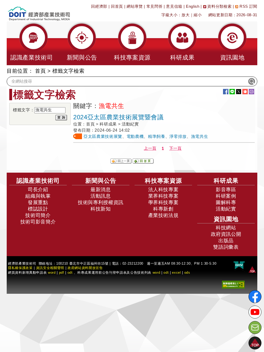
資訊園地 (226, 219)
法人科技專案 (163, 189)
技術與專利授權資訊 (100, 202)
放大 (185, 15)
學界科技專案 (163, 202)
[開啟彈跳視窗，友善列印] (251, 91)
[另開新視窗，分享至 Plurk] (245, 91)
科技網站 (226, 227)
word (156, 272)
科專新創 (163, 209)
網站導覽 (135, 6)
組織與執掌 (38, 196)
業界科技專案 (163, 196)
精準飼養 (156, 136)
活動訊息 (100, 196)
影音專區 (226, 189)
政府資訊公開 (226, 234)
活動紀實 (226, 209)
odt (70, 272)
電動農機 (135, 136)
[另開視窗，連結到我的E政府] (239, 265)
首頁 (40, 71)
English (193, 6)
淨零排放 (178, 136)
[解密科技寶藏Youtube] (255, 312)
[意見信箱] (255, 327)
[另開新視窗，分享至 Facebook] (225, 91)
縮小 (198, 15)
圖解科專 (226, 202)
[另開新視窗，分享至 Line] (232, 91)
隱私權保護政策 (20, 268)
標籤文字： (23, 110)
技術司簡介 (38, 215)
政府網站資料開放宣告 (85, 268)
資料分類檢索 (219, 6)
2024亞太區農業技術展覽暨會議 (118, 117)
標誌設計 (38, 209)
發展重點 (38, 202)
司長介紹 (38, 189)
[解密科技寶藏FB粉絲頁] (255, 296)
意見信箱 (174, 6)
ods (187, 272)
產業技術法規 (163, 215)
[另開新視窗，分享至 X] (238, 91)
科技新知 (100, 209)
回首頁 (117, 6)
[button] (32, 43)
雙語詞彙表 (225, 247)
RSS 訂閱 (247, 6)
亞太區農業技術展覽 (103, 136)
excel (176, 272)
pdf (61, 272)
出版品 (226, 240)
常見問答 (154, 6)
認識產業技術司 (38, 180)
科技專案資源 (163, 180)
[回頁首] (252, 269)
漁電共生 (199, 136)
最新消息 (100, 189)
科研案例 (226, 196)
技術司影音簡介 (38, 221)
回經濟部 (99, 6)
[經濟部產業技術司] (39, 10)
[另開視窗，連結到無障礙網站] (233, 284)
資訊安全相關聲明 (50, 268)
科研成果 (226, 180)
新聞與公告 (100, 180)
